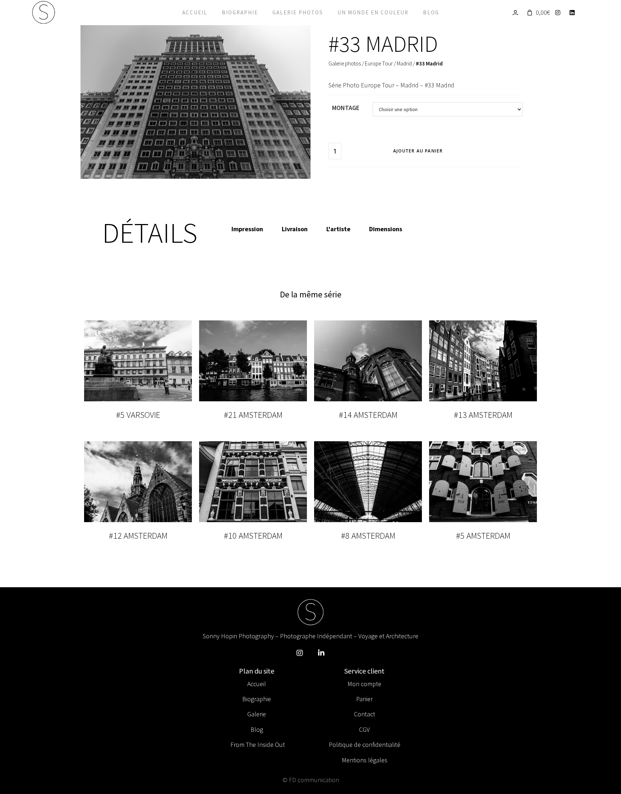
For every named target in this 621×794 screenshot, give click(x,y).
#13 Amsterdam (483, 414)
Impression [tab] (247, 229)
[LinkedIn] (574, 12)
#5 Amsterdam (483, 535)
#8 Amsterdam (368, 535)
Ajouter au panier (418, 151)
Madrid (404, 63)
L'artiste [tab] (338, 229)
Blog (431, 12)
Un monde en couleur (373, 12)
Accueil (194, 12)
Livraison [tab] (295, 229)
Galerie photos (297, 12)
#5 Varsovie (138, 414)
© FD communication (310, 780)
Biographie (240, 12)
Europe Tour (379, 63)
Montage (345, 108)
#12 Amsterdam (138, 535)
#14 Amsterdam (368, 414)
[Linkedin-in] (321, 653)
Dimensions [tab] (385, 229)
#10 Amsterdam (253, 535)
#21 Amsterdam (253, 414)
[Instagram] (559, 12)
